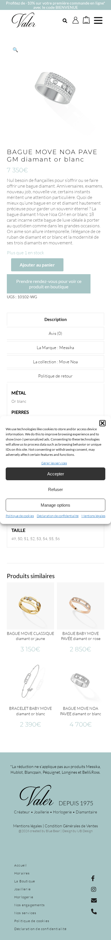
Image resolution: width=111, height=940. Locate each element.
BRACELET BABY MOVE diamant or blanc (30, 711)
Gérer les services (54, 463)
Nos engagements (29, 905)
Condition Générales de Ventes (71, 825)
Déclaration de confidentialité (58, 516)
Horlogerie (23, 897)
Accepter (55, 473)
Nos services (25, 913)
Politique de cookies (20, 516)
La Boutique (24, 881)
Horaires (22, 873)
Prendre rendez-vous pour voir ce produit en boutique (48, 283)
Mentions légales (93, 516)
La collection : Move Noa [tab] (55, 361)
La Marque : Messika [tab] (55, 347)
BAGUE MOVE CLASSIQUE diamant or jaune (30, 636)
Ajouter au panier (37, 264)
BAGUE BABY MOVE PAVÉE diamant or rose (80, 636)
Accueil (20, 865)
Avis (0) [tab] (55, 333)
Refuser (55, 489)
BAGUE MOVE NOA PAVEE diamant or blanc (80, 711)
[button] (102, 423)
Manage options (55, 505)
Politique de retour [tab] (55, 376)
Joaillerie (22, 889)
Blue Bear (53, 831)
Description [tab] (55, 319)
